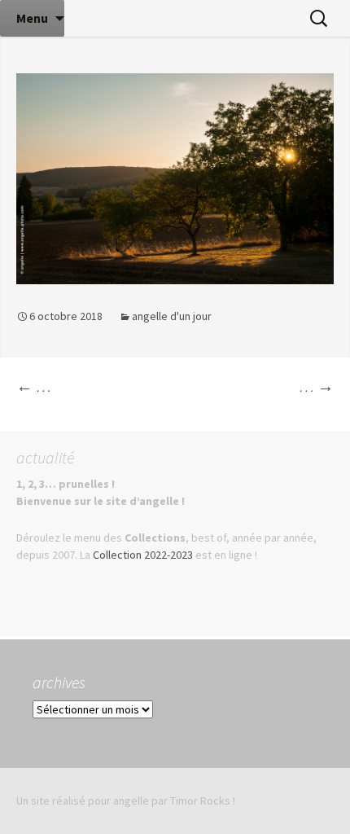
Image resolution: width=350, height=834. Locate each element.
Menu (32, 18)
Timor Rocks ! (202, 800)
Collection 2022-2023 (143, 554)
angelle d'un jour (172, 316)
